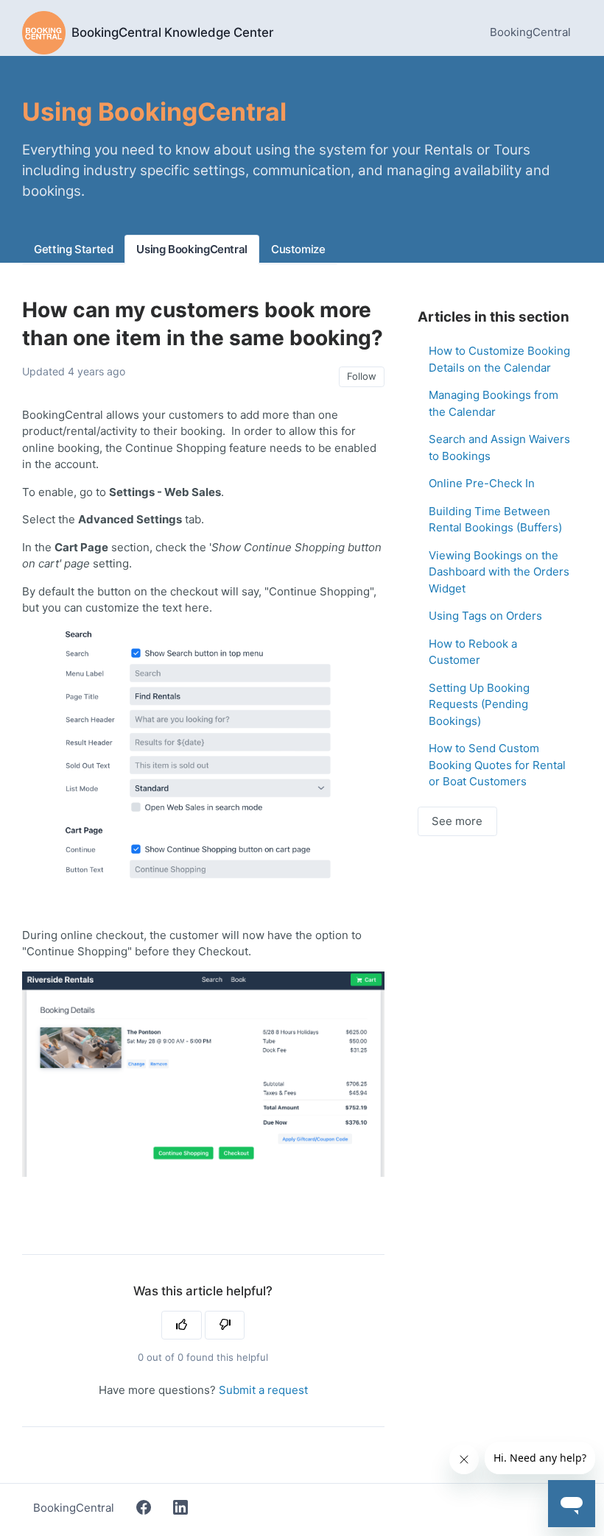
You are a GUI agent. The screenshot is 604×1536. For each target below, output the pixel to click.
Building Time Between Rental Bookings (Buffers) (495, 519)
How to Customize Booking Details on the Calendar (499, 359)
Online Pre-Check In (482, 483)
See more (457, 821)
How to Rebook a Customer (473, 652)
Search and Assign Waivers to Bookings (499, 447)
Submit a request (263, 1390)
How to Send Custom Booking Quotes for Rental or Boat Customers (497, 764)
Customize (298, 249)
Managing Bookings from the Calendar (493, 403)
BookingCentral (530, 32)
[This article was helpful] (181, 1325)
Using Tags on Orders (485, 616)
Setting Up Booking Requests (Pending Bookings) (479, 704)
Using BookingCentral (191, 249)
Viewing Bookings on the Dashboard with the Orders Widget (499, 571)
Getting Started (73, 249)
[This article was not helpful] (225, 1325)
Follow (361, 376)
